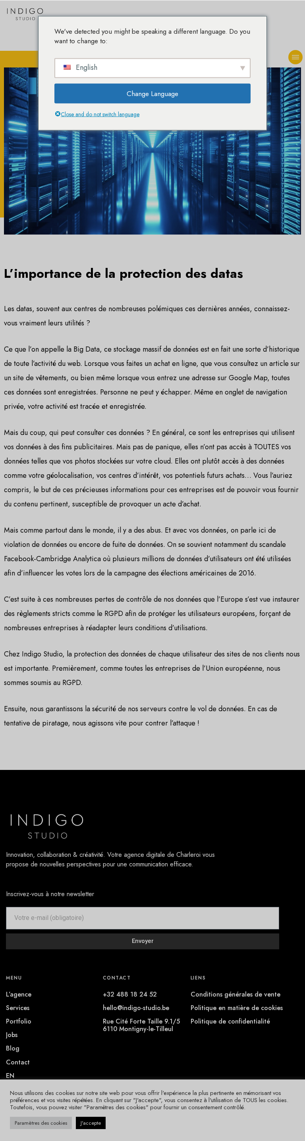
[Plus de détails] (295, 57)
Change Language (152, 93)
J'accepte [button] (91, 1123)
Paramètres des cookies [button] (41, 1123)
